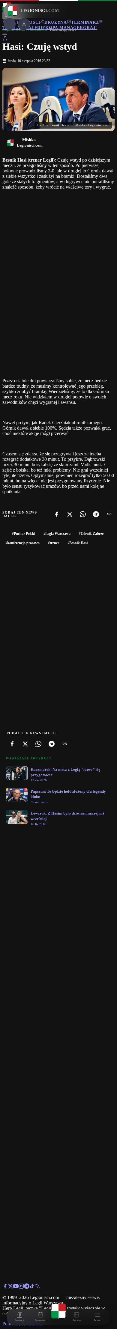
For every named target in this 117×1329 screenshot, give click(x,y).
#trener (53, 543)
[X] (69, 514)
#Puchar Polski (23, 534)
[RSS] (37, 1287)
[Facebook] (56, 514)
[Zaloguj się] (5, 39)
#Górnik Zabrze (91, 534)
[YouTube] (16, 1287)
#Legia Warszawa (57, 534)
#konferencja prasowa (22, 543)
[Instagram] (21, 1287)
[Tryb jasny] (4, 34)
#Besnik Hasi (78, 543)
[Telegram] (96, 514)
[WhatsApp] (82, 514)
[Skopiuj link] (109, 514)
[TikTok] (32, 1287)
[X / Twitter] (10, 1287)
